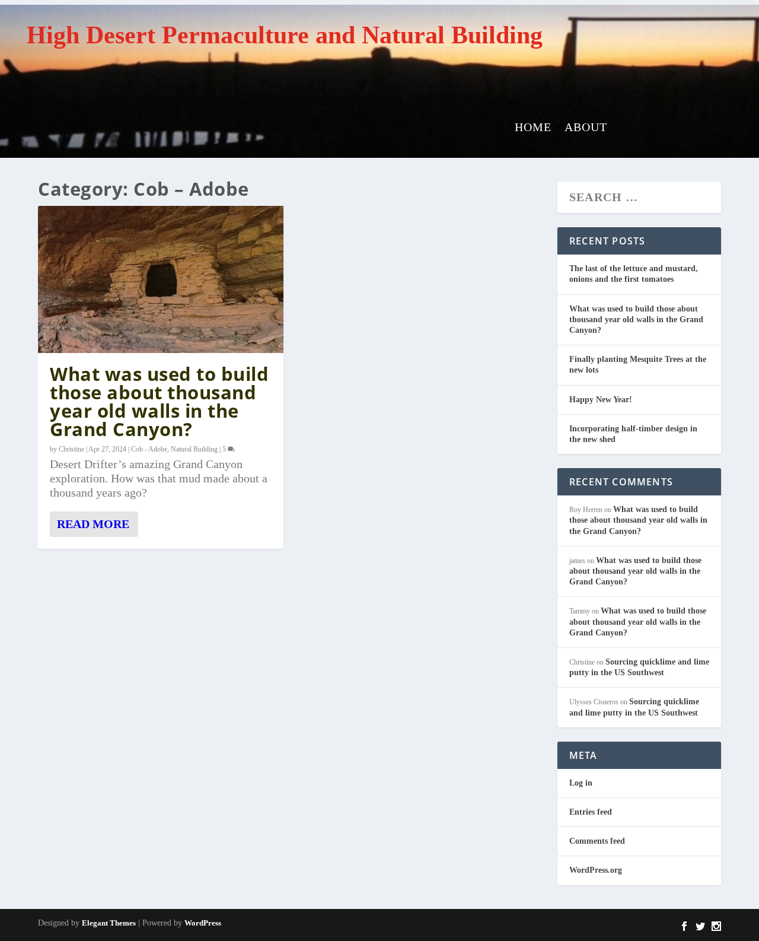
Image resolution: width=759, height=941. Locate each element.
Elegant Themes (109, 922)
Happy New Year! (600, 399)
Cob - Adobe (149, 449)
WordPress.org (595, 870)
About (586, 128)
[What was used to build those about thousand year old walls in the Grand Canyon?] (160, 279)
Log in (580, 782)
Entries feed (590, 812)
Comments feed (597, 841)
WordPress (202, 922)
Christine (71, 449)
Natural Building (194, 449)
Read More (93, 523)
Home (533, 128)
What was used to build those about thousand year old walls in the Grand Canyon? (159, 401)
